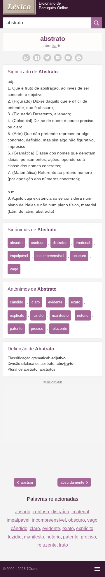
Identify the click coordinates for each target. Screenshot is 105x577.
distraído (60, 243)
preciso (37, 328)
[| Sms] (58, 57)
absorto (16, 243)
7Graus (32, 569)
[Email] (68, 57)
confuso (37, 243)
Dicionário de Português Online (53, 5)
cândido (16, 302)
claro (36, 302)
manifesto (60, 315)
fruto (63, 545)
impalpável (19, 256)
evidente (55, 302)
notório (82, 315)
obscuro (79, 256)
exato (75, 302)
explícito (17, 315)
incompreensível (50, 256)
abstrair (27, 482)
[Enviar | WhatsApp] (26, 57)
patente (16, 328)
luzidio (38, 315)
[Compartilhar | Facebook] (37, 57)
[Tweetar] (47, 57)
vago (14, 269)
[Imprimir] (79, 57)
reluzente (59, 328)
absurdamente (72, 482)
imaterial (83, 243)
